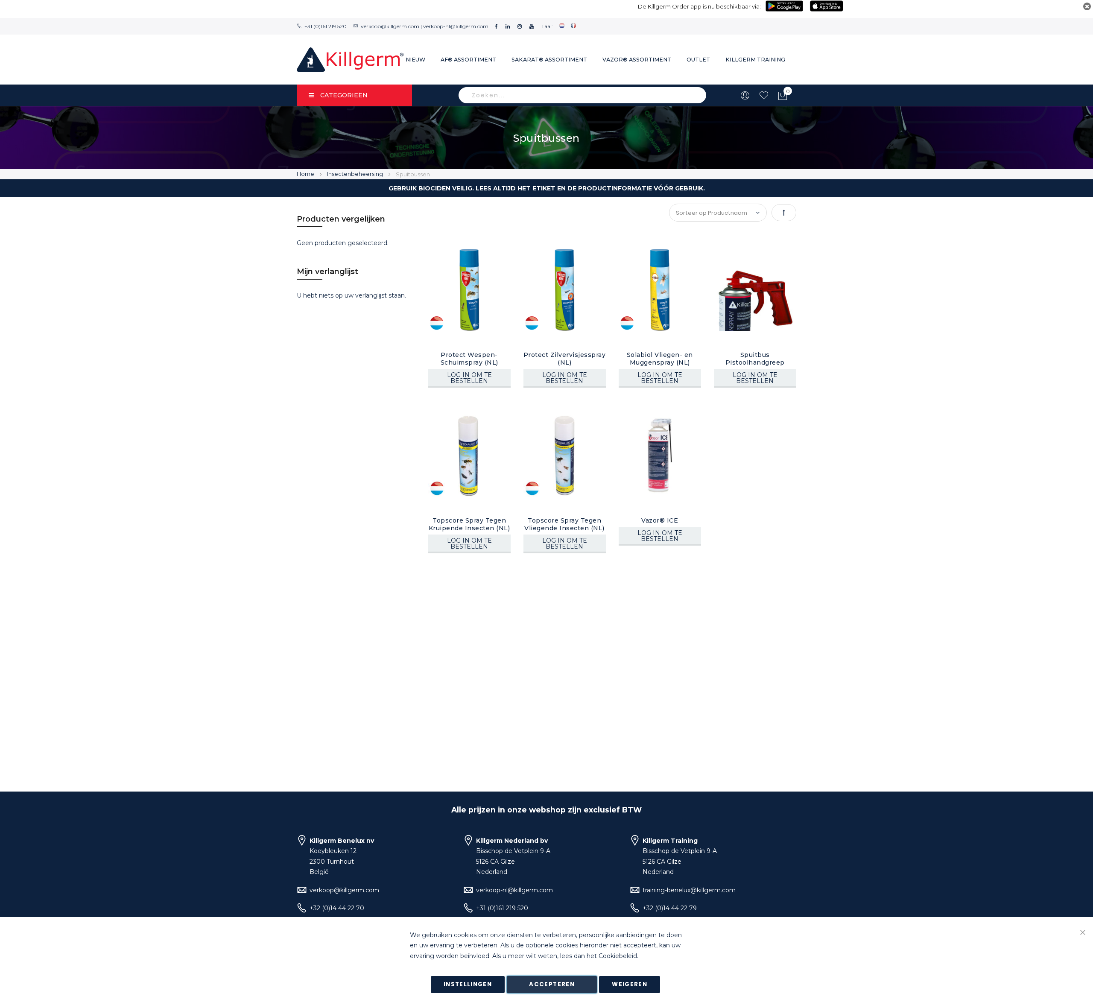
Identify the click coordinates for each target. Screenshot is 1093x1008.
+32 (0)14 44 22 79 (670, 908)
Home (306, 173)
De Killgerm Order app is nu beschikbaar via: (699, 6)
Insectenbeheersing (355, 173)
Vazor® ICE (659, 520)
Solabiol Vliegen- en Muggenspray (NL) (660, 358)
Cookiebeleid (618, 956)
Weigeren (629, 984)
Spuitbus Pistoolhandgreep (755, 358)
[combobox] (582, 95)
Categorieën (344, 95)
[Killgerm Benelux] (350, 60)
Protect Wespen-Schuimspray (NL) (469, 358)
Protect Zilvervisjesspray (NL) (564, 358)
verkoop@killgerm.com (390, 26)
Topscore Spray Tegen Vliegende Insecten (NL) (564, 524)
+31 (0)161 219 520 (325, 26)
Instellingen (468, 984)
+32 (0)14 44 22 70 (337, 908)
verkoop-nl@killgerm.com (455, 26)
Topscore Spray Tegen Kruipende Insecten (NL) (469, 524)
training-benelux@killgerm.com (689, 890)
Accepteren (552, 984)
